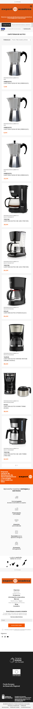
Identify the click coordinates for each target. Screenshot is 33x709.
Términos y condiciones (13, 705)
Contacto (16, 606)
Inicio (3, 28)
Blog (16, 604)
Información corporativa (16, 597)
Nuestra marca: (16, 600)
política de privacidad (19, 629)
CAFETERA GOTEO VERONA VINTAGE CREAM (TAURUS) (15, 358)
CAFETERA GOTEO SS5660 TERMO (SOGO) (15, 406)
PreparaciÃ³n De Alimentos (14, 28)
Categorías (6, 24)
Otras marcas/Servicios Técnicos (16, 602)
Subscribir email (16, 625)
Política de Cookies (14, 707)
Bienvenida (16, 591)
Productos (16, 595)
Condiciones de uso (26, 707)
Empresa (16, 590)
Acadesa (16, 9)
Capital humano (17, 593)
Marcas (16, 599)
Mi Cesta (18, 1)
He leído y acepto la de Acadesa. (17, 629)
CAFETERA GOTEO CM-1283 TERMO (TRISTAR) (15, 454)
